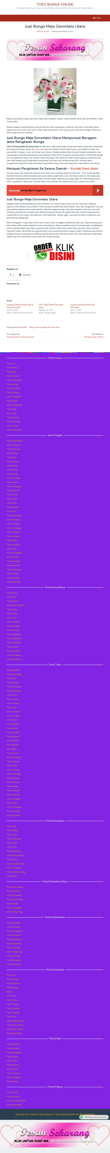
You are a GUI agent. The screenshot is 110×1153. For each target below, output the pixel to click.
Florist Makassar (13, 983)
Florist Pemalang (13, 523)
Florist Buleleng (13, 1064)
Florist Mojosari (13, 740)
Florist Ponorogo (13, 769)
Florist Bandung (13, 417)
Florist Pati (11, 363)
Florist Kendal (12, 494)
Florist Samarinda (13, 935)
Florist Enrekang (13, 1008)
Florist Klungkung (13, 1077)
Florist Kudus (12, 503)
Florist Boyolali (12, 461)
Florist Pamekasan (14, 757)
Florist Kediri (11, 707)
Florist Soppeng (13, 1012)
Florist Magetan (13, 724)
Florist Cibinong (13, 392)
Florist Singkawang (14, 943)
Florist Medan (12, 843)
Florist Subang (12, 646)
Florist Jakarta (12, 425)
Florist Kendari (12, 979)
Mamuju (10, 991)
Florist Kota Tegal (13, 582)
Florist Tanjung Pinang (15, 863)
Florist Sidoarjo (12, 786)
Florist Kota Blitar (13, 815)
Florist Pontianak (13, 927)
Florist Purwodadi (13, 478)
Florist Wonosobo (13, 561)
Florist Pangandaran (14, 380)
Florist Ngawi (12, 749)
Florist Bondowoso (14, 690)
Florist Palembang (14, 867)
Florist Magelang (13, 519)
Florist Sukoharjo (13, 388)
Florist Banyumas (13, 449)
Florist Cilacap (12, 384)
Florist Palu (11, 975)
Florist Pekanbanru (14, 838)
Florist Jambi (12, 834)
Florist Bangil (12, 765)
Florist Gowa (11, 1016)
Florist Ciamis (12, 592)
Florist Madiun (12, 367)
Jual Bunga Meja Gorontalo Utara (47, 327)
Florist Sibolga (12, 903)
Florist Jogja (11, 413)
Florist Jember (12, 699)
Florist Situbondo (13, 790)
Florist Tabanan (13, 1081)
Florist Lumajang (13, 715)
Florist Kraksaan (13, 778)
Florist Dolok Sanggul (15, 887)
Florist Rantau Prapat (15, 899)
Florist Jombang (13, 703)
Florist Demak (12, 474)
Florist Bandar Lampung (16, 872)
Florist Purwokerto (14, 445)
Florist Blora (11, 371)
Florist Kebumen (13, 376)
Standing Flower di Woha (93, 335)
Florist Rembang (13, 536)
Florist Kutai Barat (14, 956)
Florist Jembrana (13, 1073)
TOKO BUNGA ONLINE (55, 4)
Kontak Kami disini (84, 168)
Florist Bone (11, 995)
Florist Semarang (13, 421)
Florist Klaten (12, 498)
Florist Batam (12, 859)
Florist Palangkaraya (15, 931)
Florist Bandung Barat (15, 605)
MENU (98, 18)
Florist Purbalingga (14, 528)
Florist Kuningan (13, 630)
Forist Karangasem (14, 1052)
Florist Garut (11, 617)
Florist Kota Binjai (14, 891)
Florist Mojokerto (13, 736)
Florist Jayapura (13, 1096)
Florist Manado (12, 987)
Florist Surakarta (13, 577)
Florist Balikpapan (14, 922)
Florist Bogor (12, 409)
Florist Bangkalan (13, 670)
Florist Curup (12, 847)
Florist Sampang (13, 782)
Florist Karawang (13, 626)
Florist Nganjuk (12, 744)
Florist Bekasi (12, 601)
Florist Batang (12, 453)
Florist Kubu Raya (14, 947)
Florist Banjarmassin (15, 939)
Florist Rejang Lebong (15, 855)
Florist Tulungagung (14, 807)
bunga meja (38, 149)
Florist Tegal (11, 548)
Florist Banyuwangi (14, 674)
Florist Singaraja (13, 1044)
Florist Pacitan (12, 753)
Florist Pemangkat (14, 964)
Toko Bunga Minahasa (15, 1020)
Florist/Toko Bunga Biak (16, 1100)
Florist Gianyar (12, 1069)
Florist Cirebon (12, 613)
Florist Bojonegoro (14, 686)
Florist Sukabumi (13, 651)
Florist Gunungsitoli (14, 895)
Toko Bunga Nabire (14, 1104)
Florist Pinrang (12, 1004)
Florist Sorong (12, 1092)
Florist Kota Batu (13, 811)
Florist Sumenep (13, 794)
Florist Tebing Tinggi (14, 911)
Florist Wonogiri (13, 557)
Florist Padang (12, 830)
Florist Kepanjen (13, 732)
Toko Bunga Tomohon (15, 1025)
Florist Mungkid (13, 507)
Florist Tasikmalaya (14, 429)
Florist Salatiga (12, 573)
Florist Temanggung (14, 552)
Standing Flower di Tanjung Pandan (20, 335)
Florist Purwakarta (14, 642)
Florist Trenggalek (14, 396)
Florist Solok (11, 826)
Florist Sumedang (13, 655)
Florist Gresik (12, 695)
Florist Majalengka (14, 634)
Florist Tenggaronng (14, 951)
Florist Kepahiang (13, 851)
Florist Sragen (12, 540)
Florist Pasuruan (13, 761)
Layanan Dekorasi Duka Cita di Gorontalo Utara (20, 306)
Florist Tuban (12, 803)
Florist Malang (12, 728)
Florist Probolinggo (14, 774)
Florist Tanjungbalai (14, 907)
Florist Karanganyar (14, 405)
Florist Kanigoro (13, 682)
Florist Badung (12, 1056)
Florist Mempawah (14, 960)
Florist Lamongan (13, 711)
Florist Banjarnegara (14, 440)
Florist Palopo (12, 1000)
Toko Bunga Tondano (15, 1029)
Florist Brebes (12, 400)
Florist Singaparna (14, 659)
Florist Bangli (12, 1060)
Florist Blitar (11, 678)
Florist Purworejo (13, 532)
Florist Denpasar (13, 1048)
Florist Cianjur (12, 609)
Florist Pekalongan (14, 515)
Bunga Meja (22, 327)
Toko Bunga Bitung (14, 1033)
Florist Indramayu (13, 621)
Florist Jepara (12, 482)
